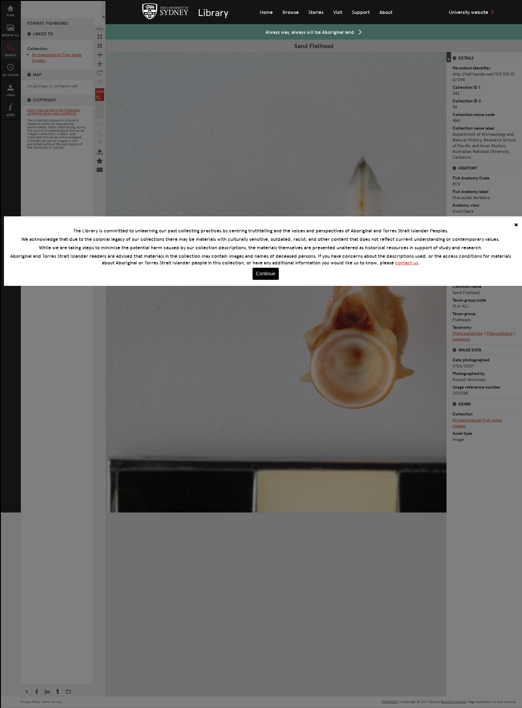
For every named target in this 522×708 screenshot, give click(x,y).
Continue (266, 273)
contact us (406, 262)
